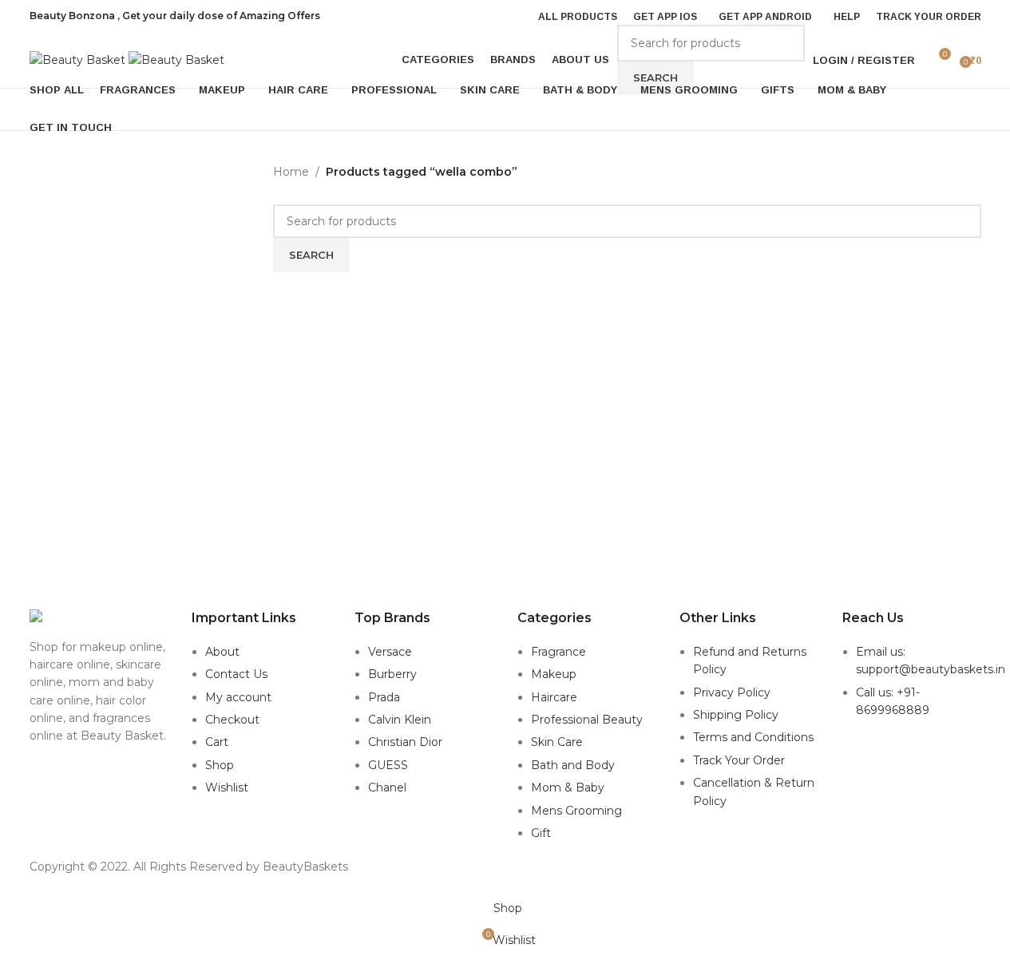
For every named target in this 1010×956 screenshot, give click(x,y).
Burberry (392, 674)
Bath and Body (573, 765)
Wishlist (226, 787)
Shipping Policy (735, 715)
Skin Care (557, 742)
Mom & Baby (567, 787)
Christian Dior (405, 742)
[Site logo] (79, 59)
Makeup (553, 674)
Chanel (387, 787)
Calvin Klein (399, 719)
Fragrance (558, 652)
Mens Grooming (576, 810)
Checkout (232, 719)
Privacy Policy (731, 692)
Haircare (554, 697)
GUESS (388, 765)
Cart (216, 742)
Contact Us (236, 674)
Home (291, 172)
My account (238, 697)
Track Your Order (739, 760)
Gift (541, 833)
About (222, 652)
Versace (390, 652)
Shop (219, 765)
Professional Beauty (587, 719)
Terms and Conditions (753, 737)
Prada (384, 697)
